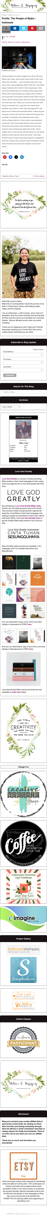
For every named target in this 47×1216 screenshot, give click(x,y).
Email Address (22, 352)
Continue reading (39, 176)
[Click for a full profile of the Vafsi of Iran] (23, 438)
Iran (26, 443)
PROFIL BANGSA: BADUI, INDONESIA (16, 42)
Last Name (22, 367)
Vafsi (21, 443)
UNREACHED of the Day (23, 417)
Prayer (17, 176)
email (28, 458)
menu (45, 5)
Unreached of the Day (18, 458)
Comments (6, 29)
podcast (20, 460)
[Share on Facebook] (14, 28)
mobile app (34, 458)
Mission (11, 176)
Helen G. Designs (11, 11)
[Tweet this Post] (23, 28)
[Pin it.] (32, 28)
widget (27, 460)
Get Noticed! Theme (34, 1214)
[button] (9, 562)
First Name (22, 359)
